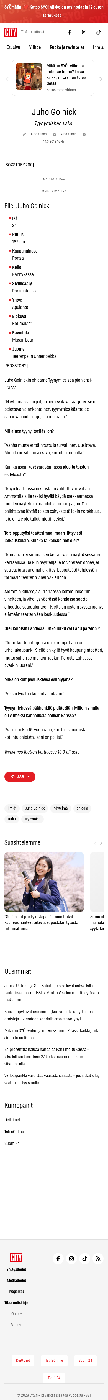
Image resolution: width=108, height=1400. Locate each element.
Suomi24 (12, 1143)
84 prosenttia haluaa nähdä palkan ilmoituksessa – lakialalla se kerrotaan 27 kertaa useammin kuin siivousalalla (46, 1056)
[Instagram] (84, 32)
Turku (12, 819)
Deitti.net (12, 1120)
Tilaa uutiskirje (16, 1303)
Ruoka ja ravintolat (67, 47)
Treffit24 (54, 1378)
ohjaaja (82, 808)
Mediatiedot (16, 1281)
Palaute (16, 1325)
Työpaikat (16, 1292)
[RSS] (98, 1258)
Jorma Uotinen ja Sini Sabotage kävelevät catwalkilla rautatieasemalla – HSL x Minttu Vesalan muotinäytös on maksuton (51, 993)
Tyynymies (32, 819)
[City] (16, 1257)
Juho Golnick (35, 808)
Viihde (35, 47)
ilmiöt (12, 808)
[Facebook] (70, 32)
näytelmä (60, 808)
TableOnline (14, 1132)
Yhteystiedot (16, 1269)
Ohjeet (16, 1314)
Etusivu (13, 47)
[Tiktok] (99, 32)
